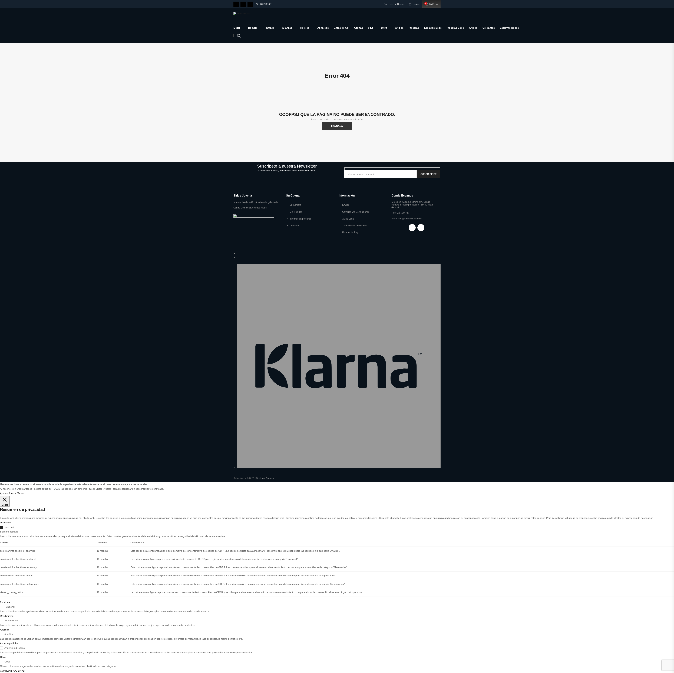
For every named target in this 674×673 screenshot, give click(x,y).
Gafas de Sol (341, 27)
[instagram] (243, 4)
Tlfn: (393, 213)
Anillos (399, 27)
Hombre (252, 27)
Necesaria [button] (5, 522)
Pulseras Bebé (455, 27)
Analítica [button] (4, 629)
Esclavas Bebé (433, 27)
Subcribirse (429, 174)
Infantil (270, 27)
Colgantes (489, 27)
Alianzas (287, 27)
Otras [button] (3, 657)
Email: (394, 218)
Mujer (236, 27)
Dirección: (396, 202)
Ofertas (358, 27)
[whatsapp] (250, 4)
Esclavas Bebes (509, 27)
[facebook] (236, 4)
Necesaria (10, 527)
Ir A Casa (337, 126)
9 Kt (370, 27)
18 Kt (384, 27)
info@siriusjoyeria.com (410, 218)
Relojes (304, 27)
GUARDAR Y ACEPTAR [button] (12, 670)
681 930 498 (266, 4)
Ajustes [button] (4, 493)
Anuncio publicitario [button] (10, 643)
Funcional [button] (5, 602)
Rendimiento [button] (6, 616)
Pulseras (414, 27)
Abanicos (323, 27)
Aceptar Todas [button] (16, 493)
